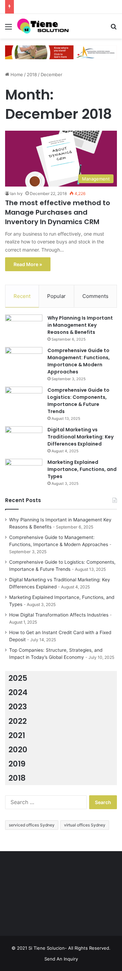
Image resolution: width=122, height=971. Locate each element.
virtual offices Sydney (84, 824)
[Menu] (8, 29)
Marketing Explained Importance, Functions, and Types (82, 469)
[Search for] (113, 29)
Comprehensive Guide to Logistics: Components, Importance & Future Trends (78, 401)
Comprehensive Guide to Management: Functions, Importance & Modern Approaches (78, 361)
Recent (22, 296)
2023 (17, 706)
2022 (17, 721)
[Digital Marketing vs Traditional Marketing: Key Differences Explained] (23, 439)
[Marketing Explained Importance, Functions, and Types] (23, 471)
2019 (16, 763)
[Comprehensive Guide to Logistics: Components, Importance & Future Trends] (23, 399)
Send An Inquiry (61, 959)
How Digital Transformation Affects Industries (58, 615)
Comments (95, 296)
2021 (16, 735)
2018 (32, 74)
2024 (17, 692)
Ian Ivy (16, 193)
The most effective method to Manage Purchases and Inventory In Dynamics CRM (57, 212)
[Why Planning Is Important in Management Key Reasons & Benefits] (23, 327)
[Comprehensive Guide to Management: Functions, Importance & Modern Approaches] (23, 359)
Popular (56, 296)
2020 (17, 749)
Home (16, 74)
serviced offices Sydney (32, 824)
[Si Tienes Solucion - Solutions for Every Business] (44, 26)
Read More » (28, 264)
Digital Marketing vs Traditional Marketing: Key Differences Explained (80, 436)
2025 (17, 678)
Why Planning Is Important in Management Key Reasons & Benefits (80, 325)
